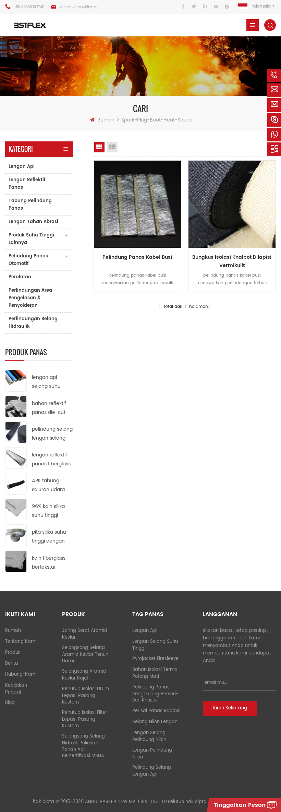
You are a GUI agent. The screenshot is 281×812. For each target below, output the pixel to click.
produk (13, 652)
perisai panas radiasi (156, 711)
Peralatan (20, 277)
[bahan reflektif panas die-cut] (15, 406)
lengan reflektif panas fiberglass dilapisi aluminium (51, 459)
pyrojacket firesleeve (155, 658)
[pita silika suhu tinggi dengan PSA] (15, 535)
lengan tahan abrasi (33, 221)
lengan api (22, 166)
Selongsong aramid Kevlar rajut (84, 675)
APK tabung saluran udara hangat (48, 485)
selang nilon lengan (155, 722)
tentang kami (20, 641)
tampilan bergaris (99, 147)
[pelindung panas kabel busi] (137, 204)
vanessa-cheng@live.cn (79, 6)
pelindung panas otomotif (28, 260)
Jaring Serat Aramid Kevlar (84, 634)
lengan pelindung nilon (152, 754)
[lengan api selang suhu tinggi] (15, 380)
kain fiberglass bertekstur (48, 562)
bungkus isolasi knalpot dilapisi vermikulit (231, 261)
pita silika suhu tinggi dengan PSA (49, 537)
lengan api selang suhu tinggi (46, 382)
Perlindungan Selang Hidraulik (33, 322)
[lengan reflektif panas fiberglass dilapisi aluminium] (15, 458)
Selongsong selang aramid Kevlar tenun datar (85, 654)
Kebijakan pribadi (16, 689)
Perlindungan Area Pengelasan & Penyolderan (30, 298)
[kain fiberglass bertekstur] (15, 561)
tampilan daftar (112, 147)
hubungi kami (20, 674)
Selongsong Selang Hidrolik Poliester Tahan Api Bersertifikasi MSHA (83, 746)
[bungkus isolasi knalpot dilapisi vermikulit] (232, 204)
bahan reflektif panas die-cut (49, 407)
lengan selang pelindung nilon (149, 736)
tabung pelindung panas (30, 204)
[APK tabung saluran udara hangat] (15, 484)
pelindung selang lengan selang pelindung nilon (52, 434)
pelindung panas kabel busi (137, 257)
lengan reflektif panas (27, 183)
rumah (105, 120)
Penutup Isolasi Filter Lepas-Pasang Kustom (84, 719)
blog (10, 702)
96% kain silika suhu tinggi (48, 510)
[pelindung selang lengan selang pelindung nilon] (15, 432)
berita (11, 663)
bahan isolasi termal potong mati (155, 673)
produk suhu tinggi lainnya (31, 239)
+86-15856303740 (29, 6)
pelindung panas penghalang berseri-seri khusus (155, 694)
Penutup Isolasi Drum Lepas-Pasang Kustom (85, 695)
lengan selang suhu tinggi (155, 645)
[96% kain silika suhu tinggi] (15, 509)
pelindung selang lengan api (151, 771)
